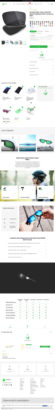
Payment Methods (33, 382)
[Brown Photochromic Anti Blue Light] (32, 28)
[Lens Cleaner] (18, 111)
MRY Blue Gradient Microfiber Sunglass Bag (7, 98)
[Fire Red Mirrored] (38, 22)
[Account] (50, 4)
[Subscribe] (51, 400)
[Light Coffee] (40, 26)
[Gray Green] (32, 24)
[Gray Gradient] (50, 24)
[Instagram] (7, 384)
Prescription (22, 382)
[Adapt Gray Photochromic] (48, 26)
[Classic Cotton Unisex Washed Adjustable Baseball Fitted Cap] (30, 90)
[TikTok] (9, 384)
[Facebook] (2, 384)
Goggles (21, 384)
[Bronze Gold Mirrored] (44, 22)
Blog (41, 382)
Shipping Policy (32, 384)
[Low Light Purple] (32, 26)
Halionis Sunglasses (6, 118)
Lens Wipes (28, 118)
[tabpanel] (3, 42)
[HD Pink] (44, 26)
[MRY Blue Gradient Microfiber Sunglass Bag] (6, 90)
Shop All (21, 389)
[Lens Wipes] (30, 111)
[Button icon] (10, 86)
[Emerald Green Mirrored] (40, 22)
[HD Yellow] (48, 24)
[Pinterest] (6, 384)
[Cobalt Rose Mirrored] (44, 24)
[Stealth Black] (30, 22)
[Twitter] (4, 384)
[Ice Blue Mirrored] (36, 22)
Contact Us (32, 393)
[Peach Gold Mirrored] (38, 24)
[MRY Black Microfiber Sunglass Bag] (18, 90)
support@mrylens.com (27, 371)
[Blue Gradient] (30, 26)
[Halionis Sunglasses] (6, 111)
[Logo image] (4, 4)
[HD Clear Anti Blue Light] (36, 26)
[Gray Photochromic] (42, 24)
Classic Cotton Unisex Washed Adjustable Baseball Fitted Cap (30, 98)
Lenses (21, 379)
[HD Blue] (46, 26)
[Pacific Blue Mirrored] (48, 22)
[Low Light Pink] (34, 26)
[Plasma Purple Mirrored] (52, 22)
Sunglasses (22, 385)
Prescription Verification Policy (34, 387)
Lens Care (32, 379)
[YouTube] (11, 384)
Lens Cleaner (17, 118)
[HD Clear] (46, 24)
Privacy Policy (32, 389)
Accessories (22, 381)
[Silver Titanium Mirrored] (34, 22)
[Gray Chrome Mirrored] (34, 24)
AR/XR (21, 386)
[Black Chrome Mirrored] (42, 22)
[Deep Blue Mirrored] (30, 24)
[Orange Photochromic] (50, 26)
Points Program (43, 386)
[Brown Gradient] (52, 24)
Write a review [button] (45, 346)
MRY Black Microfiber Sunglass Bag (18, 98)
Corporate (42, 385)
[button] (49, 4)
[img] (4, 353)
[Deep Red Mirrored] (40, 24)
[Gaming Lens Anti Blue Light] (38, 26)
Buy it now (38, 46)
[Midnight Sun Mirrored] (46, 22)
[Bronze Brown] (32, 22)
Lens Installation (32, 381)
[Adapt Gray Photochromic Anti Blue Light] (30, 28)
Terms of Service (33, 390)
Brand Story (42, 379)
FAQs (41, 384)
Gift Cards (21, 388)
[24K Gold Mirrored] (50, 22)
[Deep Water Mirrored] (36, 24)
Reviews (41, 381)
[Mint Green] (42, 26)
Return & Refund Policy (34, 385)
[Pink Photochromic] (52, 26)
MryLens (9, 405)
